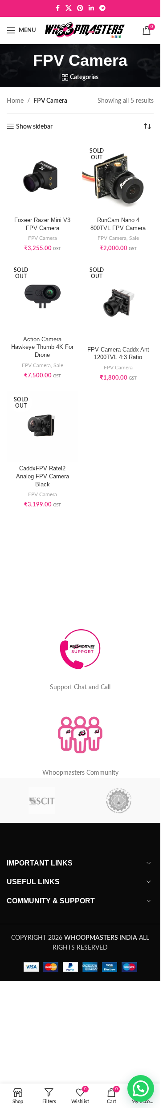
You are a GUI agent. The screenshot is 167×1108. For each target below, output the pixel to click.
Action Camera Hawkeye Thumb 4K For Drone (42, 347)
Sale (134, 238)
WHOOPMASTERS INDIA (100, 938)
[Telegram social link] (102, 8)
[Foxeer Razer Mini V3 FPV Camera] (42, 178)
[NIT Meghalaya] (118, 800)
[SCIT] (42, 800)
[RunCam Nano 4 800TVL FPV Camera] (118, 178)
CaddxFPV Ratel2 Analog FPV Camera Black (42, 476)
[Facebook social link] (57, 8)
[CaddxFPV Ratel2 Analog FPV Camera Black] (42, 426)
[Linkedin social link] (91, 8)
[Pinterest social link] (80, 8)
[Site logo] (85, 30)
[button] (140, 1088)
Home (15, 101)
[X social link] (68, 8)
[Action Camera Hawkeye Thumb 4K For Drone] (42, 296)
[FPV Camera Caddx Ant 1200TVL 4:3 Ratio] (118, 302)
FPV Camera (42, 238)
